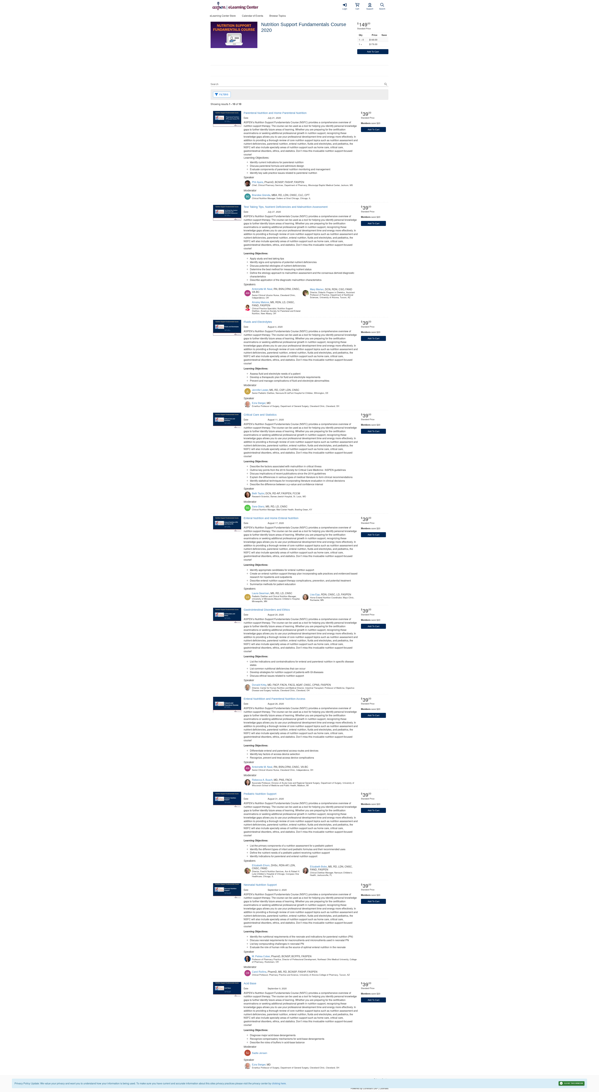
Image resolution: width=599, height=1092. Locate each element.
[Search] (385, 84)
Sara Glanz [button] (258, 506)
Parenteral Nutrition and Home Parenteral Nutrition (275, 113)
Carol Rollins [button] (259, 971)
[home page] (240, 6)
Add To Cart (373, 51)
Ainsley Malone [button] (260, 302)
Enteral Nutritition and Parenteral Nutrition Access (274, 698)
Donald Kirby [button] (259, 684)
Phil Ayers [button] (257, 182)
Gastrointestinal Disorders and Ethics (267, 609)
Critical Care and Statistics (260, 414)
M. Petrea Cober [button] (261, 956)
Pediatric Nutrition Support (260, 793)
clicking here (279, 1083)
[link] (344, 6)
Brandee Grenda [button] (261, 195)
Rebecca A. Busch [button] (262, 780)
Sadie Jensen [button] (259, 1053)
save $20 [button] (370, 123)
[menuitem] (223, 15)
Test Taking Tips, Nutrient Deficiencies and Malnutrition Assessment (286, 206)
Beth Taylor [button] (258, 493)
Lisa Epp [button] (315, 594)
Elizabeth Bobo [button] (318, 866)
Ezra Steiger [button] (258, 403)
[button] (357, 6)
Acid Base (250, 983)
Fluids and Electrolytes (258, 321)
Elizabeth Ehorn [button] (261, 865)
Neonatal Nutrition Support (260, 884)
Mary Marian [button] (317, 289)
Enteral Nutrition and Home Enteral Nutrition (271, 518)
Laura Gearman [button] (260, 593)
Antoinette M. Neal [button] (262, 289)
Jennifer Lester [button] (260, 390)
